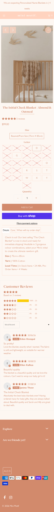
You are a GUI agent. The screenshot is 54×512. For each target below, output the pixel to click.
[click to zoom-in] (48, 30)
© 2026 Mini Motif (10, 506)
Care (13, 230)
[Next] (13, 30)
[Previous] (6, 30)
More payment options (27, 223)
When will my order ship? (28, 230)
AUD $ (7, 471)
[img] (20, 335)
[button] (9, 118)
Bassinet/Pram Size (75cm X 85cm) (26, 136)
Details (6, 230)
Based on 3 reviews (12, 295)
